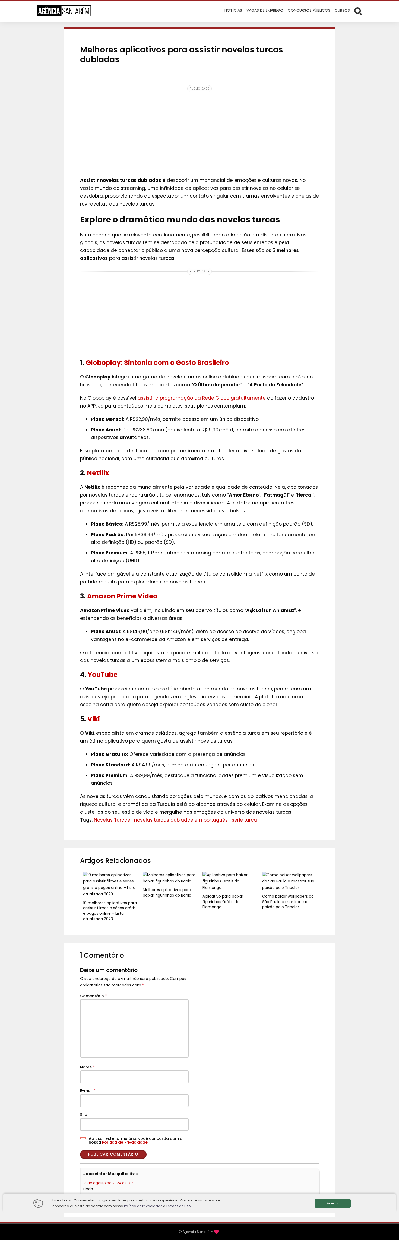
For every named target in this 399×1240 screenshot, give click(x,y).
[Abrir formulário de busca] (358, 11)
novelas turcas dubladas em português (181, 820)
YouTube (103, 674)
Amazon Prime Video (122, 596)
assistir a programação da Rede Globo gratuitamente (202, 398)
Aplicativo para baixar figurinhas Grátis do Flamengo (222, 902)
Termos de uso (178, 1206)
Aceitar (332, 1203)
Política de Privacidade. (125, 1142)
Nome (87, 1067)
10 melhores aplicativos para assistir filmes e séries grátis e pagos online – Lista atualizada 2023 (110, 911)
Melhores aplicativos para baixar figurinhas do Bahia (167, 892)
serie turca (244, 820)
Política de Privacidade (143, 1206)
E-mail (88, 1090)
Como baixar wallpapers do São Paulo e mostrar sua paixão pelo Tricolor (288, 902)
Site (83, 1114)
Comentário (93, 996)
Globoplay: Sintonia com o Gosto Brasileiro (157, 362)
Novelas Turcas (112, 820)
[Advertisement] (199, 133)
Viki (93, 718)
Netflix (98, 472)
